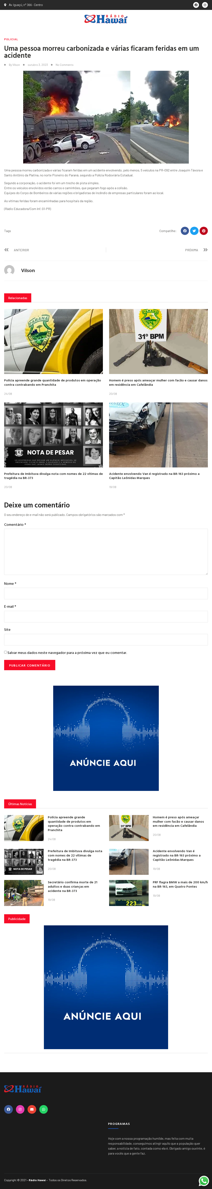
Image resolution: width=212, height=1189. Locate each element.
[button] (185, 231)
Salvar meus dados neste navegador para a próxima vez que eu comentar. (67, 652)
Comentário (15, 524)
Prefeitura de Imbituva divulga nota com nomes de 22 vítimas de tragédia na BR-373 (53, 475)
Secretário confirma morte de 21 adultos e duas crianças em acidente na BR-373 (72, 886)
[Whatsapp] (43, 1109)
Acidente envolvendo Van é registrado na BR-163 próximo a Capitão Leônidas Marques (154, 475)
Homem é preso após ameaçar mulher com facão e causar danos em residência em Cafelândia (158, 382)
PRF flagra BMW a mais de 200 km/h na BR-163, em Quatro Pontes (180, 884)
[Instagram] (205, 5)
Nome (10, 583)
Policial (11, 39)
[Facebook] (196, 5)
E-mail (10, 606)
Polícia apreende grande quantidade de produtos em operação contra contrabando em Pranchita (52, 382)
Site (7, 629)
